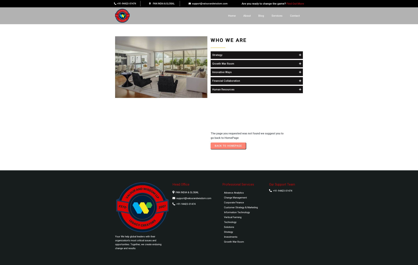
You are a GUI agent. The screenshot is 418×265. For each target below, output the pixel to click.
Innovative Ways (222, 72)
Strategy (217, 55)
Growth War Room (223, 63)
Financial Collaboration (226, 80)
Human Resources (223, 89)
